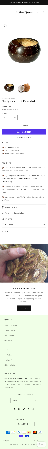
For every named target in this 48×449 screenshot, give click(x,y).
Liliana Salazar (11, 440)
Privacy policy (13, 444)
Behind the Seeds (10, 325)
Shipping (4, 109)
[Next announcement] (43, 2)
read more (24, 308)
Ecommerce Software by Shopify (26, 440)
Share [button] (6, 232)
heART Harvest (9, 331)
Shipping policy (36, 444)
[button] (4, 12)
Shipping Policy (10, 365)
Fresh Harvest (9, 336)
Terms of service (24, 444)
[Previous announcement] (4, 2)
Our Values (8, 355)
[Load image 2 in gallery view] (24, 88)
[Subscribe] (35, 400)
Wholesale (8, 341)
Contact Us (8, 360)
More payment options (24, 137)
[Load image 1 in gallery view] (9, 88)
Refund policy (41, 441)
